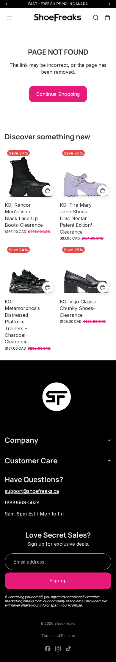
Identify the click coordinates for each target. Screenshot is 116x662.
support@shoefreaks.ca (32, 491)
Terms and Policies (58, 635)
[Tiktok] (68, 648)
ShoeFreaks (65, 623)
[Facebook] (47, 648)
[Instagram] (58, 648)
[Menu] (9, 17)
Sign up (58, 581)
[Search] (95, 17)
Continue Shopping (58, 94)
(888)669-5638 (22, 502)
